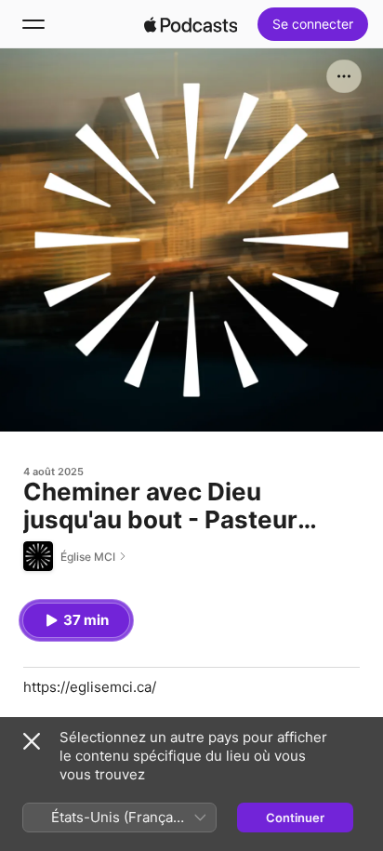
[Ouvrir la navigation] (33, 24)
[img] (190, 24)
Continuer (295, 817)
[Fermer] (31, 741)
